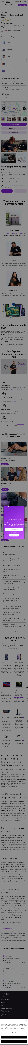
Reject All (14, 1037)
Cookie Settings (14, 1032)
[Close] (26, 1020)
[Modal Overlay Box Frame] (14, 522)
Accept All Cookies (14, 1041)
